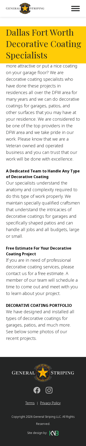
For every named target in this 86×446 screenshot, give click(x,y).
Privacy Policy (50, 403)
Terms (30, 403)
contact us (16, 273)
